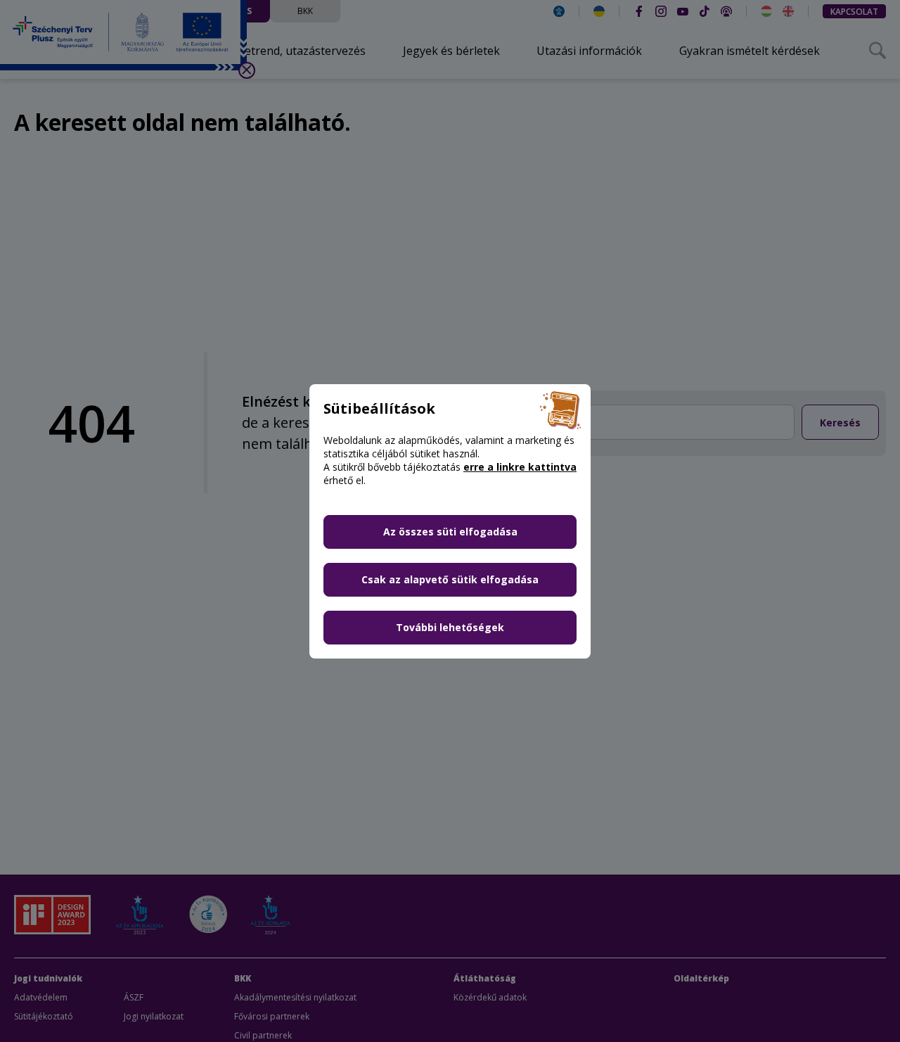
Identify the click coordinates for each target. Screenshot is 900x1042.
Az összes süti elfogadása (450, 531)
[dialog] (450, 521)
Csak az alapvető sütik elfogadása (450, 579)
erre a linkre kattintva (520, 467)
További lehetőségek (450, 627)
